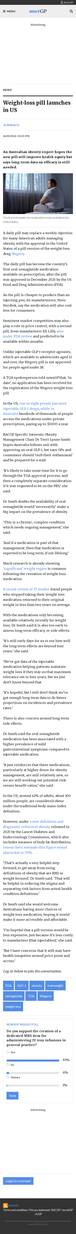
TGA (31, 996)
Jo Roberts (11, 125)
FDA (8, 985)
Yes (13, 1052)
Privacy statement (39, 1210)
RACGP (55, 1210)
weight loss (13, 1006)
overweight (55, 985)
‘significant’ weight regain (25, 569)
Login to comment (18, 1181)
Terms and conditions (15, 1210)
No (12, 1064)
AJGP (38, 1214)
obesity (37, 985)
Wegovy (18, 254)
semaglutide (13, 996)
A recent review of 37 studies (26, 589)
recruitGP (67, 1210)
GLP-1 (21, 985)
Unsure (15, 1077)
